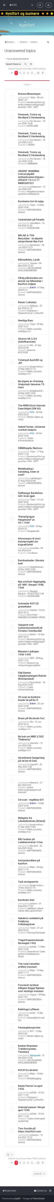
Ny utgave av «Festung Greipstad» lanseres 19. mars (31, 384)
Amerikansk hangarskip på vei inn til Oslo (31, 759)
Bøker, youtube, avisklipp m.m (30, 330)
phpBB (17, 1198)
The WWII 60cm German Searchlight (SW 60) (31, 407)
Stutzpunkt (35, 1055)
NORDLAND (32, 126)
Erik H (33, 287)
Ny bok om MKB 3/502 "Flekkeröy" (31, 738)
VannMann (35, 223)
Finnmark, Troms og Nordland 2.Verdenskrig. (31, 116)
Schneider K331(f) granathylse (28, 605)
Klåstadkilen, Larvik (29, 259)
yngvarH (34, 764)
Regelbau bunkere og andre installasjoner (31, 192)
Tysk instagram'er (28, 881)
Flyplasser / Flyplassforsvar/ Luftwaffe (31, 311)
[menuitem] (13, 5)
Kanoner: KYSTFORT (27, 351)
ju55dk (33, 946)
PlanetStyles (39, 1198)
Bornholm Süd (26, 899)
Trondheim (32, 553)
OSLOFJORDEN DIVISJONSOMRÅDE (29, 269)
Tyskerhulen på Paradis (31, 219)
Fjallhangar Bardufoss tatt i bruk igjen (30, 494)
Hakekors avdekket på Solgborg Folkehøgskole (30, 921)
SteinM (33, 610)
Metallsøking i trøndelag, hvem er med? (28, 471)
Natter (33, 634)
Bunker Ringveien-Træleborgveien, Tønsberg (28, 1048)
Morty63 (34, 846)
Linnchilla (34, 548)
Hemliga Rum (25, 320)
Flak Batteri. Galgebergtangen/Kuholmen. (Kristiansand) (34, 675)
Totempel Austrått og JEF (30, 361)
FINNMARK (32, 163)
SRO (32, 658)
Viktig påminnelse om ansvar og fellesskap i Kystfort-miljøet (30, 280)
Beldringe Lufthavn (28, 1009)
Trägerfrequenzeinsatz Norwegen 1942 (31, 942)
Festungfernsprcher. (29, 1027)
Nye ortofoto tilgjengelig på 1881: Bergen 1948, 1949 (31, 584)
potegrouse (35, 186)
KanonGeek (35, 682)
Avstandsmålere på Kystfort (29, 862)
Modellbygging (34, 1078)
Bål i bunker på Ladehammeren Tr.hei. (30, 841)
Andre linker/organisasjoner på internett (29, 789)
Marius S (34, 782)
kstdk (32, 1013)
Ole (31, 722)
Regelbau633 (36, 391)
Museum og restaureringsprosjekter (29, 664)
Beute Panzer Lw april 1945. (30, 1087)
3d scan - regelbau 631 (31, 799)
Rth (31, 345)
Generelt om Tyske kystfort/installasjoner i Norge (31, 954)
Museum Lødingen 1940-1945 (28, 653)
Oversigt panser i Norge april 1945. (31, 1109)
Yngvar (33, 994)
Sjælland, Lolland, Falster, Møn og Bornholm (31, 909)
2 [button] (20, 73)
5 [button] (31, 73)
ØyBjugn (34, 306)
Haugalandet (33, 531)
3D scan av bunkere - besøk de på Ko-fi (30, 698)
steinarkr (34, 743)
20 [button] (38, 73)
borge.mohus (36, 366)
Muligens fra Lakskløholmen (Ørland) (31, 819)
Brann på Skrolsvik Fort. (31, 718)
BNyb (32, 867)
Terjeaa (33, 263)
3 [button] (24, 73)
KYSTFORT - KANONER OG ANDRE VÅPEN (31, 616)
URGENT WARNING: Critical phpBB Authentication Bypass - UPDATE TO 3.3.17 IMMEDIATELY (31, 177)
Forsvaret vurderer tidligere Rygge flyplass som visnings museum (31, 988)
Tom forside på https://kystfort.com (29, 1130)
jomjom (33, 903)
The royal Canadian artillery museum (29, 965)
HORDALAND (33, 228)
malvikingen (35, 478)
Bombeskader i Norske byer (31, 562)
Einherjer (34, 1135)
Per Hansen (35, 121)
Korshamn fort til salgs (31, 201)
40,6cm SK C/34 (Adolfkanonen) (27, 340)
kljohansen (35, 245)
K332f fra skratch (28, 1070)
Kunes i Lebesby (27, 302)
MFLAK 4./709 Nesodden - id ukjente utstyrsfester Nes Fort (30, 238)
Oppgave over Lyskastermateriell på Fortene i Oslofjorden (30, 627)
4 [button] (27, 73)
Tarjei (32, 97)
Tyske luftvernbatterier (26, 439)
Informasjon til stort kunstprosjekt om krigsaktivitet (29, 541)
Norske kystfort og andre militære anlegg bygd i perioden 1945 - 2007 (31, 104)
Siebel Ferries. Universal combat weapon (31, 428)
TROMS (31, 145)
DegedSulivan (36, 567)
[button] (12, 72)
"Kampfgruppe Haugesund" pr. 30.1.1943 (26, 519)
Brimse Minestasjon (29, 93)
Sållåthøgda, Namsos (30, 448)
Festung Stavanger (36, 932)
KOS (32, 412)
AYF (32, 1031)
